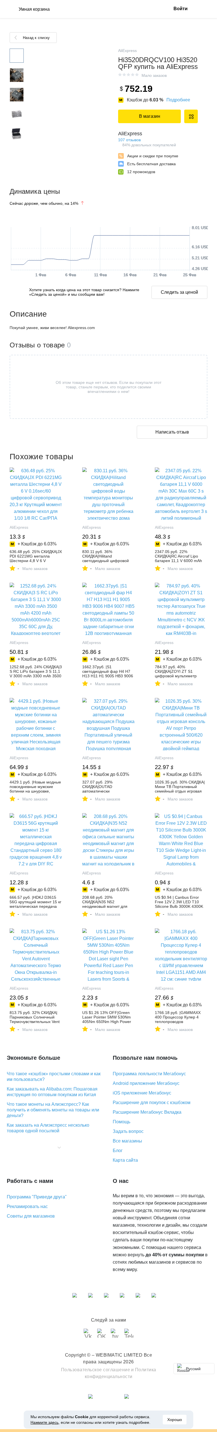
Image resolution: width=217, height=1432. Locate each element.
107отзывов (129, 140)
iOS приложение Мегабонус (142, 1093)
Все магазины (127, 1141)
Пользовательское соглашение (95, 1369)
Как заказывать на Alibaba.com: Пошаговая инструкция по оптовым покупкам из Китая (52, 1092)
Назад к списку (36, 38)
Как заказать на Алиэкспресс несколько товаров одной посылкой (48, 1128)
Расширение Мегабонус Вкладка (147, 1112)
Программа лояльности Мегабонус (149, 1073)
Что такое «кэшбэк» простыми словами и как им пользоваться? (54, 1076)
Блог (118, 1150)
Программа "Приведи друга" (37, 1196)
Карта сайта (125, 1160)
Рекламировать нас (27, 1206)
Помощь (121, 1121)
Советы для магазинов (31, 1216)
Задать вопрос (128, 1131)
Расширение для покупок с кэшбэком (151, 1102)
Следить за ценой (179, 292)
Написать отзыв (172, 432)
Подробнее (178, 99)
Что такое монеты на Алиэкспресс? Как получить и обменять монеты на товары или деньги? (53, 1110)
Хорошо (174, 1419)
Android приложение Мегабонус (146, 1083)
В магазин (149, 116)
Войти (180, 8)
